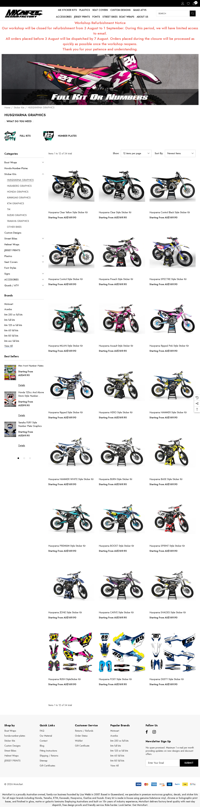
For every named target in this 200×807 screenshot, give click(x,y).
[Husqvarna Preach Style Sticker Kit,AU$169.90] (122, 252)
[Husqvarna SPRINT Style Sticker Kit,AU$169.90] (172, 519)
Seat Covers (100, 10)
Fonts (96, 16)
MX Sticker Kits (67, 10)
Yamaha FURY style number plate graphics (30, 424)
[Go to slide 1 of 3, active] (18, 458)
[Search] (193, 13)
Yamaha (47, 798)
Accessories (64, 16)
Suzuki (100, 798)
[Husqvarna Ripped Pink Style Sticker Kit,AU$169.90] (172, 319)
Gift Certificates (47, 765)
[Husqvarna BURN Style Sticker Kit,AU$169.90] (122, 452)
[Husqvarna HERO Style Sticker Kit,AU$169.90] (122, 385)
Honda (38, 798)
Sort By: (159, 153)
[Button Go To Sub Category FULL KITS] (10, 136)
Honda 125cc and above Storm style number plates (31, 394)
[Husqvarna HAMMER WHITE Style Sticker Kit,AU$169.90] (71, 452)
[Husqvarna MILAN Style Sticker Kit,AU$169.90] (71, 319)
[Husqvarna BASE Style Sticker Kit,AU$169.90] (172, 452)
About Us (142, 16)
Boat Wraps (126, 16)
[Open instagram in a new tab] (154, 732)
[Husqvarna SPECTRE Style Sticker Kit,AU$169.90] (172, 252)
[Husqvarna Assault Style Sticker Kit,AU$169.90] (122, 319)
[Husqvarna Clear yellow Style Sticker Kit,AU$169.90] (71, 185)
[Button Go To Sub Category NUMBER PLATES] (48, 136)
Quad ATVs (139, 10)
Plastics (84, 10)
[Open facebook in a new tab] (146, 732)
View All (114, 765)
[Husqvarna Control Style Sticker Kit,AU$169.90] (71, 252)
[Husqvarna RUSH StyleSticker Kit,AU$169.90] (71, 652)
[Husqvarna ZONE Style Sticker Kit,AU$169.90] (71, 585)
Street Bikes (110, 16)
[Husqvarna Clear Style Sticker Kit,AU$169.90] (122, 185)
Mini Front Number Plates (30, 365)
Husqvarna (76, 798)
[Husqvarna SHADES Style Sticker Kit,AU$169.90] (172, 585)
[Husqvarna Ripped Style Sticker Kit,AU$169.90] (71, 385)
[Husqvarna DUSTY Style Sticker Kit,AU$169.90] (172, 652)
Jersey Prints (82, 16)
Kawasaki (64, 798)
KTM (55, 798)
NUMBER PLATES (67, 136)
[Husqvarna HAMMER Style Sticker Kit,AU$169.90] (172, 385)
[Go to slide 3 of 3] (30, 458)
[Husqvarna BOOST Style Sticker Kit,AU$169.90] (122, 519)
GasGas (87, 798)
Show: (116, 153)
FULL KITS (25, 136)
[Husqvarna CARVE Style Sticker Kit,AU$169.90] (122, 585)
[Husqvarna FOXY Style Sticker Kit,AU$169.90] (122, 652)
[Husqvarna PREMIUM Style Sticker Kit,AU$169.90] (71, 519)
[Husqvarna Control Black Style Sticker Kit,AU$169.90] (172, 185)
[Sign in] (182, 3)
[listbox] (180, 153)
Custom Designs (120, 10)
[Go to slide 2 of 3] (24, 458)
